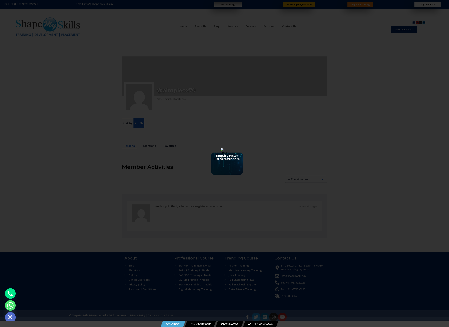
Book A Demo (230, 323)
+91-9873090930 (200, 323)
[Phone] (10, 293)
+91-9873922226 (263, 323)
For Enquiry (173, 323)
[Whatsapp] (10, 305)
